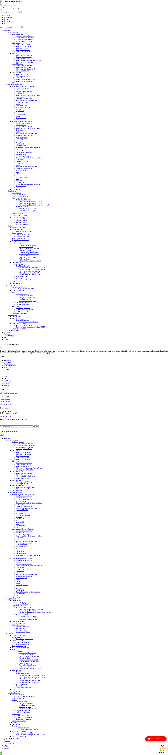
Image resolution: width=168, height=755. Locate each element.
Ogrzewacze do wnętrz (19, 323)
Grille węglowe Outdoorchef (24, 62)
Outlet (6, 339)
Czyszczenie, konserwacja (24, 98)
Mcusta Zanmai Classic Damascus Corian (32, 268)
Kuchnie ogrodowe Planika (24, 41)
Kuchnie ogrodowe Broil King (25, 37)
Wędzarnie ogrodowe (18, 217)
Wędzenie (19, 109)
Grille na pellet (16, 72)
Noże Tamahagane (21, 276)
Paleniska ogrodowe (18, 214)
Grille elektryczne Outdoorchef (25, 69)
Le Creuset (19, 243)
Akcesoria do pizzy (21, 93)
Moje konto (9, 17)
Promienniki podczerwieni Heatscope (30, 203)
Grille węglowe (16, 53)
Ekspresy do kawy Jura (23, 234)
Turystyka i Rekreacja (14, 285)
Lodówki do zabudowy (23, 302)
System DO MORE (22, 102)
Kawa (13, 281)
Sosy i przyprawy (17, 189)
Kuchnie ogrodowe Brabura (24, 36)
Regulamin (7, 360)
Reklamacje (7, 362)
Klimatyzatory (16, 306)
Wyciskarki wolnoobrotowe (20, 240)
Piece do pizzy (16, 193)
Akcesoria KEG (20, 114)
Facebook (7, 383)
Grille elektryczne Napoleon (24, 65)
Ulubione (8, 15)
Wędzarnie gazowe (21, 220)
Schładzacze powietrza (19, 313)
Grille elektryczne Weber (23, 67)
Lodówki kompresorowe (27, 297)
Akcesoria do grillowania (15, 85)
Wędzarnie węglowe (22, 222)
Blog (5, 337)
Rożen (18, 104)
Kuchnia (10, 226)
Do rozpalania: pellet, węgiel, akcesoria (28, 184)
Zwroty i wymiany (9, 364)
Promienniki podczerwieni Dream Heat (31, 201)
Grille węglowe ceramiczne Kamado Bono (29, 60)
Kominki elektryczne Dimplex (28, 322)
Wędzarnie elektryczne (23, 219)
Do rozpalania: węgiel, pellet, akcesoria (28, 147)
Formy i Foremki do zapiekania (29, 248)
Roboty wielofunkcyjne (19, 238)
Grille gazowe (16, 43)
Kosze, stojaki (20, 97)
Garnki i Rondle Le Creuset (27, 245)
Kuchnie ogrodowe (18, 34)
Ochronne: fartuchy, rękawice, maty (27, 100)
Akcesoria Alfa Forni (22, 196)
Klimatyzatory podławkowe (24, 309)
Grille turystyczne (17, 83)
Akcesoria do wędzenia (23, 224)
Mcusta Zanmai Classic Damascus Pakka (32, 269)
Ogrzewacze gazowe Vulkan (28, 212)
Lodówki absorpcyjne (26, 295)
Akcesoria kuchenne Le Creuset (29, 254)
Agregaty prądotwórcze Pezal (25, 288)
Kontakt (6, 341)
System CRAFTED (22, 161)
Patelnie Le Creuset (25, 250)
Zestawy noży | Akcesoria (23, 280)
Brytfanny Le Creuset (26, 247)
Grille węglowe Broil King (24, 55)
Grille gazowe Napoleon (23, 46)
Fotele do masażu (17, 316)
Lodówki (14, 292)
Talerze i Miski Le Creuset (27, 257)
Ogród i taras (12, 191)
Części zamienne (21, 118)
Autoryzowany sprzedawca (12, 3)
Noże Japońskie (16, 262)
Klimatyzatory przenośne (23, 311)
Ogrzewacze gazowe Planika (28, 210)
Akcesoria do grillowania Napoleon (23, 121)
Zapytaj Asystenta (157, 739)
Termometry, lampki (22, 105)
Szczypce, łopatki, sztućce (24, 91)
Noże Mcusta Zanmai (22, 266)
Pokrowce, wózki (21, 90)
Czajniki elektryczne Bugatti (24, 231)
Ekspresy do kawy (17, 233)
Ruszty (18, 116)
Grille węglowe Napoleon (24, 57)
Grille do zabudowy (18, 78)
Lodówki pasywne (25, 299)
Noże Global (19, 264)
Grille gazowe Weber (22, 48)
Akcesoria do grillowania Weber (22, 151)
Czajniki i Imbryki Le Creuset (28, 252)
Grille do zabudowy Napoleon (25, 81)
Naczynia (15, 241)
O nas (5, 377)
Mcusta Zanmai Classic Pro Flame (29, 275)
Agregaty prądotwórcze (19, 287)
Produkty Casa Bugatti (19, 227)
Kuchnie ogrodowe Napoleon (25, 39)
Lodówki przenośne (22, 294)
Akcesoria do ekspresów (23, 236)
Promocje (7, 334)
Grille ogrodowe (13, 32)
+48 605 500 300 (5, 416)
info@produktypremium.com (9, 393)
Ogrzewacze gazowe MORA (25, 325)
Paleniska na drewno (22, 215)
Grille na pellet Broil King (24, 74)
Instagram (7, 385)
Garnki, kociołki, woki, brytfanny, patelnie (29, 95)
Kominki (14, 318)
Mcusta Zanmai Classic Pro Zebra (29, 273)
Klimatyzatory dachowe (23, 308)
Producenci (7, 332)
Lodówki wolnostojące (23, 304)
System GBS (20, 163)
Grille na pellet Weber (22, 76)
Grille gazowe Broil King (23, 44)
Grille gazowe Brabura (23, 50)
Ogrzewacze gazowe (22, 207)
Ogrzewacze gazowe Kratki (28, 208)
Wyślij (36, 426)
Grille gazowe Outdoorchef (24, 51)
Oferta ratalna (8, 382)
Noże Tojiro (19, 278)
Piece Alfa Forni (21, 194)
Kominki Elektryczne (22, 320)
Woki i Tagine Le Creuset (27, 255)
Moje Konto (7, 367)
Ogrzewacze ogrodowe (19, 198)
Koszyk (8, 19)
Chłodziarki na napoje (18, 290)
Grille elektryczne (17, 64)
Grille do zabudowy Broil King (25, 79)
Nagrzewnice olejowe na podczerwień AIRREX (30, 327)
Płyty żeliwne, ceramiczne (24, 88)
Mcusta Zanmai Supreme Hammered (30, 271)
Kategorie (7, 30)
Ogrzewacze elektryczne (23, 200)
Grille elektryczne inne (22, 71)
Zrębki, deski (20, 111)
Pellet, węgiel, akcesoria (23, 107)
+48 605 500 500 (5, 404)
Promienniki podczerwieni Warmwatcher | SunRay (35, 205)
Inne (17, 119)
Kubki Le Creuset (24, 259)
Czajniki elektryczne (18, 229)
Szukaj (7, 21)
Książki (18, 173)
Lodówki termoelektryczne (27, 301)
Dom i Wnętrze (12, 315)
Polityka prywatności (10, 365)
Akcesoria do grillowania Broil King (23, 86)
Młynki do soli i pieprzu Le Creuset (30, 261)
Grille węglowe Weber (22, 58)
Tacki (17, 112)
